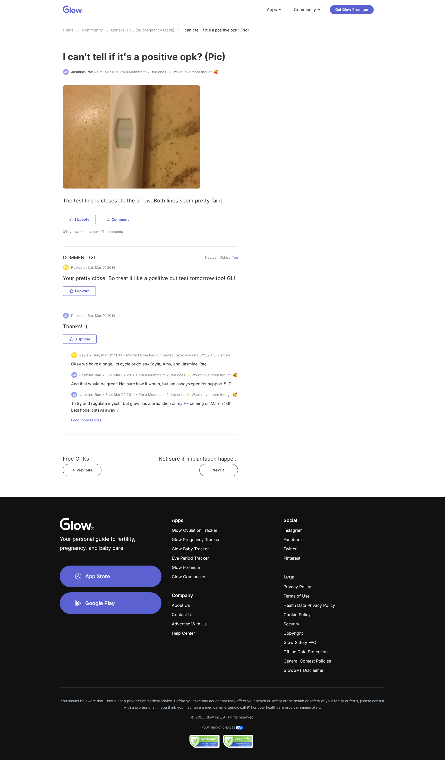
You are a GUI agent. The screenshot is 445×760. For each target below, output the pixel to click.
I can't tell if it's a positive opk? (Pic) (216, 30)
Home (68, 30)
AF (186, 403)
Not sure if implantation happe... (198, 458)
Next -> (218, 470)
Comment (120, 219)
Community (92, 30)
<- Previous (82, 470)
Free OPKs (76, 458)
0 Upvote (82, 339)
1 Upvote (81, 219)
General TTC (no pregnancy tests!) (142, 30)
